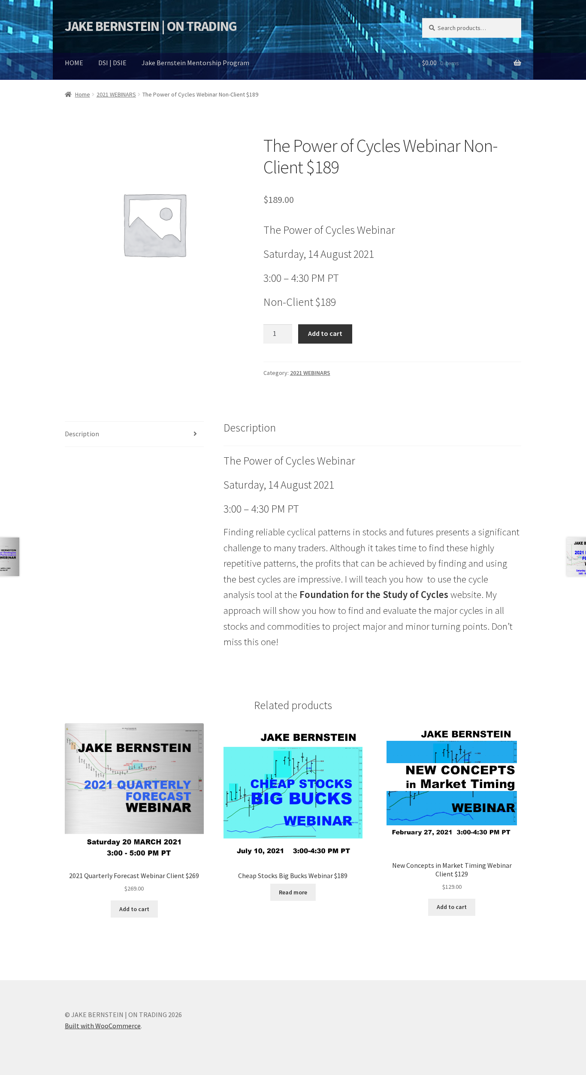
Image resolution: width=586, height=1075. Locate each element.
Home (82, 94)
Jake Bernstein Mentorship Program (195, 62)
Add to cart (325, 333)
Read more (293, 892)
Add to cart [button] (134, 909)
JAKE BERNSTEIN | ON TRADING (151, 26)
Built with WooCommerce (103, 1025)
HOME (74, 62)
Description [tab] (82, 433)
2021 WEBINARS (116, 94)
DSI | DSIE (112, 62)
